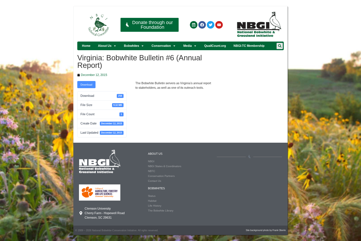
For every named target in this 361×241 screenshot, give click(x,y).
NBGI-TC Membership (249, 45)
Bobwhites (131, 45)
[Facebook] (202, 25)
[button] (280, 46)
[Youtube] (219, 25)
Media (187, 45)
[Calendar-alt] (193, 25)
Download (86, 84)
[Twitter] (210, 25)
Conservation (161, 45)
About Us (104, 45)
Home (86, 45)
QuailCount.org (215, 45)
